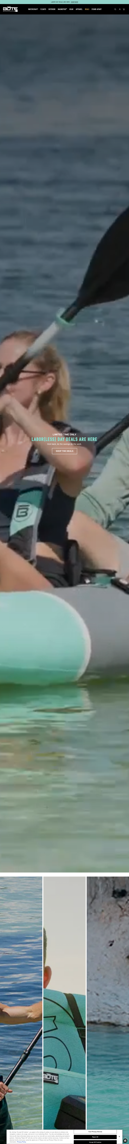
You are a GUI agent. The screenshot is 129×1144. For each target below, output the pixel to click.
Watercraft (33, 9)
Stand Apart (97, 9)
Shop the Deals (64, 451)
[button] (120, 9)
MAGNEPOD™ (62, 9)
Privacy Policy (21, 1142)
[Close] (119, 1136)
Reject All (95, 1137)
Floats (43, 9)
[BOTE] (10, 9)
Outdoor (51, 9)
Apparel (79, 9)
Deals (87, 9)
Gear (71, 9)
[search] (115, 9)
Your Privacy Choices (95, 1132)
